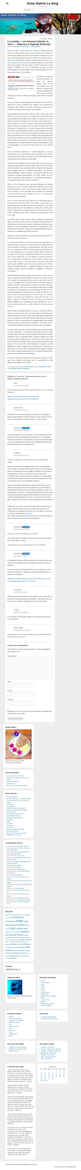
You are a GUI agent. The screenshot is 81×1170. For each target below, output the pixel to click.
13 (49, 1075)
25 (41, 1078)
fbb (15, 937)
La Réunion (11, 941)
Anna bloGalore (45, 982)
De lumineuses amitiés (13, 815)
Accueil (27, 366)
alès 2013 (8, 915)
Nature (43, 1001)
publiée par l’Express (32, 50)
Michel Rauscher (23, 941)
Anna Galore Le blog (42, 3)
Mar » (45, 1080)
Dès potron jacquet (12, 796)
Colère (42, 988)
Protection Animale (12, 953)
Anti (8, 865)
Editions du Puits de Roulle (13, 932)
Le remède (10, 823)
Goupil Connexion (14, 1026)
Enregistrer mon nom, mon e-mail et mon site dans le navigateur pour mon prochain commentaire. (29, 712)
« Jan (41, 1080)
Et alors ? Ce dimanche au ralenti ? (17, 833)
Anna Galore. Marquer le (16, 368)
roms (17, 956)
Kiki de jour (10, 819)
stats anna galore (24, 956)
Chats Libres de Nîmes (15, 1018)
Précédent (43, 38)
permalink (26, 368)
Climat (42, 986)
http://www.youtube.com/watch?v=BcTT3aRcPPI (23, 396)
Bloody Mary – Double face (48, 1053)
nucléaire (14, 947)
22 (56, 1076)
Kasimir (18, 939)
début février (28, 513)
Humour (43, 998)
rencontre (23, 953)
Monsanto (8, 944)
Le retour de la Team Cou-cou (15, 814)
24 (64, 1076)
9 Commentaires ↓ (36, 46)
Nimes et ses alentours (21, 944)
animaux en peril (16, 914)
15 (56, 1075)
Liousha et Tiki (18, 407)
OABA (10, 1032)
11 (41, 1075)
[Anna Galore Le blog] (40, 23)
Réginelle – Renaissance (48, 1055)
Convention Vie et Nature (16, 1020)
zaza (6, 958)
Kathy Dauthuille (26, 940)
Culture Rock (44, 994)
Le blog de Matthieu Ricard (48, 1017)
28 (52, 1078)
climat (13, 925)
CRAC (44, 366)
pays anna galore (19, 950)
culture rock (21, 928)
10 (64, 1073)
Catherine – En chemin (47, 1047)
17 (64, 1075)
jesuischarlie (8, 939)
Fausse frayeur (11, 812)
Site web (10, 700)
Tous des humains (46, 1005)
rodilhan (49, 366)
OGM (19, 947)
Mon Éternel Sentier (12, 831)
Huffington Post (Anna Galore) (17, 1047)
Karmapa (14, 939)
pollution (28, 950)
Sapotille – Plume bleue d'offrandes (51, 1049)
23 (60, 1076)
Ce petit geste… (11, 806)
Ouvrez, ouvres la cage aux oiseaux (17, 785)
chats (19, 921)
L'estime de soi (11, 783)
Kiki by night (10, 827)
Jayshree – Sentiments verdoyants (51, 1051)
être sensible (13, 958)
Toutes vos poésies (46, 1058)
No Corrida (12, 1030)
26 (45, 1078)
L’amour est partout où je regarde (16, 808)
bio (12, 917)
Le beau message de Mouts (15, 817)
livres (16, 941)
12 (45, 1075)
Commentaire (12, 656)
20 (49, 1076)
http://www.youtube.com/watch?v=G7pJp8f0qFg (22, 399)
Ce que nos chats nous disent (15, 776)
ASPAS (11, 1017)
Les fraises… (10, 804)
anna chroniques (25, 915)
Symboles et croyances (47, 1003)
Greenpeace (23, 937)
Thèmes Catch (72, 1167)
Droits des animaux (14, 1022)
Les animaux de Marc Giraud (49, 1018)
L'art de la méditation (13, 781)
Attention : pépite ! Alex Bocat (15, 829)
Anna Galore (25, 46)
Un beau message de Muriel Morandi (17, 810)
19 (45, 1076)
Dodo (8, 821)
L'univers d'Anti (45, 1000)
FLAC (17, 937)
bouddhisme (18, 917)
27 (49, 1078)
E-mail (10, 690)
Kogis (6, 941)
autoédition (8, 917)
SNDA (10, 1036)
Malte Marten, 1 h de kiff (14, 835)
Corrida (31, 366)
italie (28, 937)
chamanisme (10, 921)
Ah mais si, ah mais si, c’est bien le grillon (19, 798)
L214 (10, 1028)
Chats (42, 984)
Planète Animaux (13, 1051)
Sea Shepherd (13, 1034)
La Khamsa (10, 825)
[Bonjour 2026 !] (18, 759)
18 (41, 1076)
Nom (9, 681)
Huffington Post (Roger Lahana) (18, 1049)
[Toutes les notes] (14, 994)
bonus (31, 460)
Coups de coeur (45, 992)
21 (52, 1076)
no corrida (8, 947)
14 (52, 1075)
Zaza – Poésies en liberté (48, 1056)
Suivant (50, 38)
